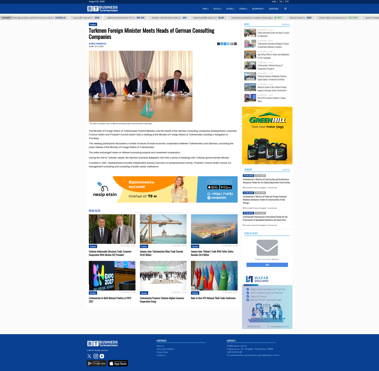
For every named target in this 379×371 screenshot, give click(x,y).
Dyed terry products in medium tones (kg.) (245, 18)
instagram (95, 356)
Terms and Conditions (165, 349)
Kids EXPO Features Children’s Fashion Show (272, 99)
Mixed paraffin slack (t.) (197, 18)
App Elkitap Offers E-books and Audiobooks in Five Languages (273, 56)
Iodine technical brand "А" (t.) (114, 18)
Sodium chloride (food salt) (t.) (157, 18)
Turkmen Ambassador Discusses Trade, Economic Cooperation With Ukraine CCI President (110, 253)
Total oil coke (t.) (289, 18)
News (246, 24)
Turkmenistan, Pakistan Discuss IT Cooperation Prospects (270, 67)
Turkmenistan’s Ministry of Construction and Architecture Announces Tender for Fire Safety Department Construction (266, 181)
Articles (216, 8)
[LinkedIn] (221, 43)
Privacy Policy (162, 352)
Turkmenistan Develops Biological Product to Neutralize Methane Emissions (273, 45)
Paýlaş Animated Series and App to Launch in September (273, 34)
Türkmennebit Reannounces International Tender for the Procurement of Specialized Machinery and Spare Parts (265, 218)
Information (257, 8)
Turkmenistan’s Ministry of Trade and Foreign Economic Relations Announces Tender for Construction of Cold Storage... (265, 199)
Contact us (161, 355)
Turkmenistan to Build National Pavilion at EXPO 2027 (110, 299)
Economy (93, 24)
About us (160, 346)
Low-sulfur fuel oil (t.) (74, 18)
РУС (287, 2)
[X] (218, 43)
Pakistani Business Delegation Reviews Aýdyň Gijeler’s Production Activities (272, 78)
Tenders (248, 169)
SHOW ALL (286, 24)
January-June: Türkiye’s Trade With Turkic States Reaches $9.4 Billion (212, 253)
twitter (90, 356)
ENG (274, 2)
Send (267, 264)
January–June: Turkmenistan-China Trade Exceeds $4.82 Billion (161, 253)
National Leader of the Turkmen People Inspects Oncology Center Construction (272, 89)
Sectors (229, 8)
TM (280, 2)
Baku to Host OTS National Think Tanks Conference (213, 298)
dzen (101, 356)
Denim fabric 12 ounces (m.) (326, 18)
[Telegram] (228, 43)
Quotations (273, 8)
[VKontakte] (225, 43)
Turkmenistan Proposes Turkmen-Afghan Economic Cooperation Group (162, 299)
